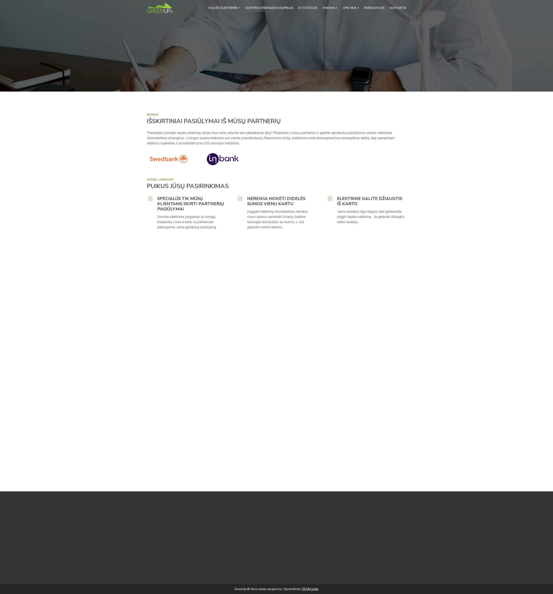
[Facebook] (149, 560)
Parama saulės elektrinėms (257, 537)
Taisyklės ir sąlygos (252, 551)
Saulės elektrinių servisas (256, 546)
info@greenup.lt (175, 552)
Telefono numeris (291, 309)
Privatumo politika (250, 556)
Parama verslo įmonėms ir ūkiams (262, 541)
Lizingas (165, 45)
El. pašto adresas (355, 292)
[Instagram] (163, 560)
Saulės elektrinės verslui (255, 527)
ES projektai (246, 561)
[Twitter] (156, 560)
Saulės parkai (247, 532)
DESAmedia (310, 589)
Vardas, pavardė (290, 292)
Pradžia (151, 45)
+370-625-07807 (171, 547)
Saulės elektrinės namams (256, 522)
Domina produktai (292, 325)
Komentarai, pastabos (295, 360)
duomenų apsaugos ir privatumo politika (327, 396)
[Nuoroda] (160, 8)
